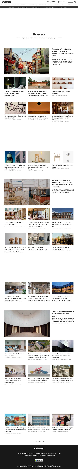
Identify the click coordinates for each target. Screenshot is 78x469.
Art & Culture (24, 5)
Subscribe (70, 1)
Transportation (57, 5)
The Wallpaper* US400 (36, 7)
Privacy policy (49, 453)
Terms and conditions (40, 453)
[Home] (2, 5)
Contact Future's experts (28, 453)
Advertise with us (27, 455)
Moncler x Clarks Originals (49, 7)
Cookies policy (57, 453)
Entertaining (69, 5)
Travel (63, 5)
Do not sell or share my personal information (44, 455)
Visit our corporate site (52, 465)
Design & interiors (15, 5)
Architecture (8, 5)
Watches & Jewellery (33, 5)
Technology (50, 5)
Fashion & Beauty (42, 5)
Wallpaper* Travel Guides (63, 7)
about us (19, 453)
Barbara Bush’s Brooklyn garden (22, 7)
